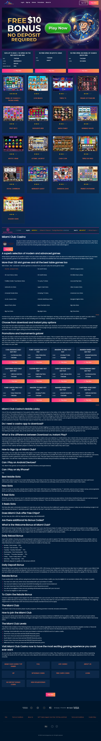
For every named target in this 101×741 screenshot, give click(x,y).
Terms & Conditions (17, 717)
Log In (22, 2)
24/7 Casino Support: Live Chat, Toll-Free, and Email (52, 717)
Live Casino (63, 664)
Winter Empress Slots (79, 230)
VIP (13, 673)
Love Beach (38, 98)
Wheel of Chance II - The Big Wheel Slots (35, 230)
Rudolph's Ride (38, 128)
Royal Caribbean (13, 189)
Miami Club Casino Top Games (13, 665)
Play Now (94, 3)
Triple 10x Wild (87, 159)
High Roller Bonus (38, 682)
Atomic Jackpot (38, 159)
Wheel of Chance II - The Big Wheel (13, 99)
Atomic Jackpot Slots (11, 269)
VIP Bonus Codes (38, 673)
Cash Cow (63, 159)
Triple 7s (63, 98)
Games (34, 2)
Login (88, 673)
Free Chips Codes (63, 673)
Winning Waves (88, 128)
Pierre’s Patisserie (88, 189)
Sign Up (28, 2)
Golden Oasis (13, 219)
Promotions (41, 2)
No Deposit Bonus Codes (13, 683)
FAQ (38, 664)
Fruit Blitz (13, 128)
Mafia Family (63, 128)
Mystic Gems (13, 159)
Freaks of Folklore (87, 98)
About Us (48, 2)
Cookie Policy (92, 717)
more (97, 315)
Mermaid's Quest (38, 189)
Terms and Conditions (77, 717)
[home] (11, 4)
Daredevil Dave (63, 189)
